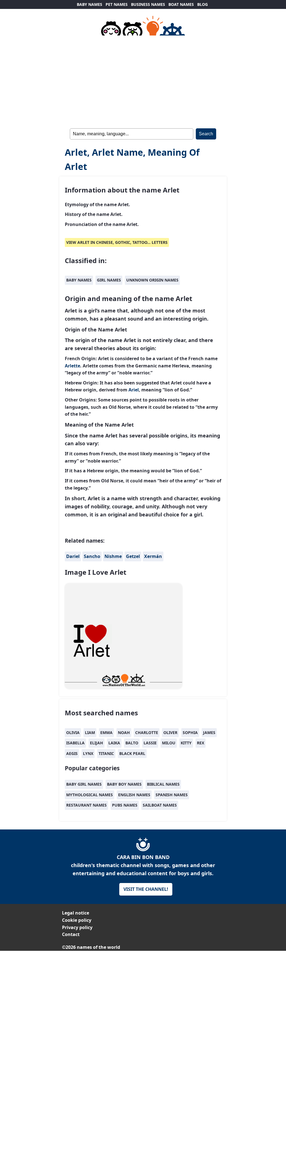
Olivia (73, 732)
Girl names (109, 280)
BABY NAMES (89, 4)
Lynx (88, 753)
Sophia (190, 732)
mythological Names (89, 794)
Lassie (150, 742)
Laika (114, 742)
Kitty (186, 742)
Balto (131, 742)
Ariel (133, 390)
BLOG (202, 4)
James (209, 732)
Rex (200, 742)
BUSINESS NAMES (148, 4)
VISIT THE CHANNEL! (145, 889)
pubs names (124, 805)
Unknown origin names (152, 280)
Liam (90, 732)
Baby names (79, 280)
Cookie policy (76, 920)
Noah (124, 732)
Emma (106, 732)
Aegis (72, 753)
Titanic (106, 753)
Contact (71, 934)
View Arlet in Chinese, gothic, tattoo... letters (117, 242)
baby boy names (124, 784)
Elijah (96, 742)
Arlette (72, 366)
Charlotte (146, 732)
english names (134, 794)
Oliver (170, 732)
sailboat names (160, 805)
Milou (168, 742)
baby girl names (84, 784)
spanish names (172, 794)
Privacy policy (77, 927)
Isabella (75, 742)
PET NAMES (117, 4)
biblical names (163, 784)
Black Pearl (132, 753)
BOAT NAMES (181, 4)
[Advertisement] (143, 81)
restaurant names (86, 805)
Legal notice (75, 913)
